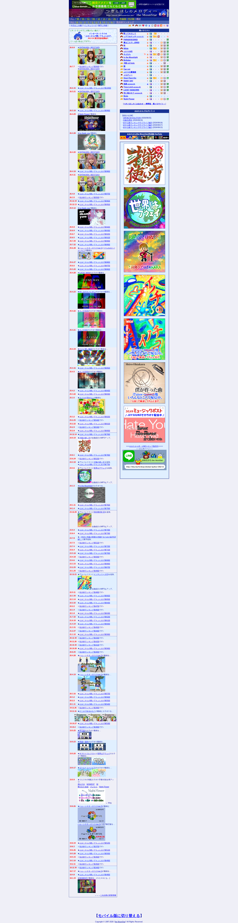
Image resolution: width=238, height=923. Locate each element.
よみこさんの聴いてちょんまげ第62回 (94, 617)
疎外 (86, 742)
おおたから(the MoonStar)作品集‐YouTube (144, 134)
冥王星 (82, 730)
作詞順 (131, 19)
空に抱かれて (133, 93)
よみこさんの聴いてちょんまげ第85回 (94, 368)
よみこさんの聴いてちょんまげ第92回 (94, 234)
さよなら (93, 787)
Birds (126, 96)
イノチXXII (83, 372)
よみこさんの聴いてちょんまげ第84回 (94, 391)
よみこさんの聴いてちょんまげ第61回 (94, 620)
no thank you (84, 133)
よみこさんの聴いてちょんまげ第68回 (94, 564)
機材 (138, 19)
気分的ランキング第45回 (89, 627)
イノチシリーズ (90, 25)
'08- (93, 19)
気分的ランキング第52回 (89, 459)
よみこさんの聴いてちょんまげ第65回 (94, 599)
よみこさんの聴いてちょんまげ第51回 (94, 850)
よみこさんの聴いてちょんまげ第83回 (94, 394)
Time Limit (132, 87)
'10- (99, 19)
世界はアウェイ (100, 468)
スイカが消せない (86, 398)
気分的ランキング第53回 (89, 427)
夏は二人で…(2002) (131, 43)
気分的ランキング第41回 (89, 645)
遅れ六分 (81, 784)
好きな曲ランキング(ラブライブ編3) (137, 123)
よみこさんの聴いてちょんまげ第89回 (94, 245)
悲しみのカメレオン (87, 292)
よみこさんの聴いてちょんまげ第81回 (94, 424)
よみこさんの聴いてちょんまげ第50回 (94, 854)
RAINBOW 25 (99, 512)
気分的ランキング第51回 (89, 543)
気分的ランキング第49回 (89, 571)
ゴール (82, 768)
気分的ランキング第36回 (89, 857)
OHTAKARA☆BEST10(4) (89, 69)
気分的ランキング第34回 (89, 868)
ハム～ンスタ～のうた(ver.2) (90, 655)
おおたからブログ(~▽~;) (145, 111)
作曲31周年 (127, 120)
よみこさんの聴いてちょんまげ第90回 (94, 241)
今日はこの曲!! (77, 25)
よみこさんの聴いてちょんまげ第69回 (94, 560)
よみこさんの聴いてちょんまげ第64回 (94, 603)
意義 (81, 742)
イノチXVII (83, 311)
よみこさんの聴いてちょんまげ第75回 (94, 508)
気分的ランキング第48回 (89, 592)
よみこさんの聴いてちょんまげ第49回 (94, 861)
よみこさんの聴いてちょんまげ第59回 (94, 634)
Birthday (127, 60)
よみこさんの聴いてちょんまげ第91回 (94, 238)
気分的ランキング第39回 (89, 708)
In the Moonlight (85, 486)
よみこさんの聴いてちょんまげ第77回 (94, 464)
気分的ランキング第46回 (89, 610)
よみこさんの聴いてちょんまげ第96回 (94, 201)
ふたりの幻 (128, 51)
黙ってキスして (130, 34)
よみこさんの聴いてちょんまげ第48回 (94, 875)
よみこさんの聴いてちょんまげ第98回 (94, 171)
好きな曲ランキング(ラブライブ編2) (137, 125)
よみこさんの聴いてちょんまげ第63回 (94, 613)
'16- (109, 19)
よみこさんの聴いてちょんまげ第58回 (94, 648)
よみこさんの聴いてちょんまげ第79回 (94, 434)
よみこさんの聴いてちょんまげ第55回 (94, 701)
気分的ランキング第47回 (89, 606)
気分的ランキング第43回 (89, 638)
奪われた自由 (83, 787)
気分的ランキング (125, 22)
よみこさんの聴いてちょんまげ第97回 (94, 194)
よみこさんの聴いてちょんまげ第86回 (94, 269)
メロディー (128, 75)
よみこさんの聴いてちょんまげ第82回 (94, 417)
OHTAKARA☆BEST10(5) (89, 47)
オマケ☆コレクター (87, 754)
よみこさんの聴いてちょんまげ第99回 (94, 111)
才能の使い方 (84, 438)
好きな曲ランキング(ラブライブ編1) (137, 127)
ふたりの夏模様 (130, 72)
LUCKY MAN (84, 273)
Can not (127, 69)
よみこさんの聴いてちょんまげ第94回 (94, 227)
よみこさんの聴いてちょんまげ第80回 (94, 431)
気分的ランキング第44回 (89, 631)
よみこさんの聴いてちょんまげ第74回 (94, 530)
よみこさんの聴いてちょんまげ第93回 (94, 231)
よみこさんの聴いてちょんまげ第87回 (94, 266)
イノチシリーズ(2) (101, 574)
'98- (78, 19)
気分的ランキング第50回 (89, 557)
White (126, 48)
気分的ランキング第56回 (89, 67)
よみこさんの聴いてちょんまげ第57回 (94, 694)
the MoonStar (120, 922)
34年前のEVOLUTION (132, 118)
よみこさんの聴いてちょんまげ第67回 (94, 567)
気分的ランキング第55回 (89, 197)
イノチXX (83, 330)
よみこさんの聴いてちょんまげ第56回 (94, 697)
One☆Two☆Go (130, 78)
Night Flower (84, 114)
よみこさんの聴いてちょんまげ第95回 (94, 204)
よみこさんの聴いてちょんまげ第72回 (94, 546)
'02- (88, 19)
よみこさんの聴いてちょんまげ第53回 (94, 723)
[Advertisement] (144, 473)
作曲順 (123, 19)
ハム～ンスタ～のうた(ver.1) (90, 248)
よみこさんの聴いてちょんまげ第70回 (94, 553)
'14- (104, 19)
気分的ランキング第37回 (89, 846)
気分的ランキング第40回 (89, 652)
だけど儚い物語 (85, 349)
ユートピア (91, 768)
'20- (114, 19)
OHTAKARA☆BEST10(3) (89, 91)
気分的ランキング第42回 (89, 642)
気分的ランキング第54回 (89, 420)
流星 (129, 84)
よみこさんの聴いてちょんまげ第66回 (94, 596)
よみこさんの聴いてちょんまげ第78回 (94, 455)
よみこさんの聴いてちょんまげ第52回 (94, 843)
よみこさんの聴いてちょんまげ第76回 (94, 505)
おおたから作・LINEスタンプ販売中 (144, 446)
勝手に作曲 (102, 25)
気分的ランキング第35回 (89, 864)
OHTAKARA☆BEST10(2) (89, 152)
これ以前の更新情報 (108, 895)
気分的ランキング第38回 (89, 727)
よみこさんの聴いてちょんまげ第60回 (94, 624)
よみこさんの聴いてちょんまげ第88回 (94, 262)
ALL (73, 19)
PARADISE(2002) (131, 40)
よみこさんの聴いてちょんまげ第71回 (94, 550)
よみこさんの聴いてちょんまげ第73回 (94, 533)
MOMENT (91, 784)
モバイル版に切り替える (119, 916)
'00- (83, 19)
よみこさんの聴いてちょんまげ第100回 (95, 88)
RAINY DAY (128, 81)
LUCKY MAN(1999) (131, 90)
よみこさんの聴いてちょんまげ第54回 (94, 704)
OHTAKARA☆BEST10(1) (89, 175)
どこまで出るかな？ (87, 711)
